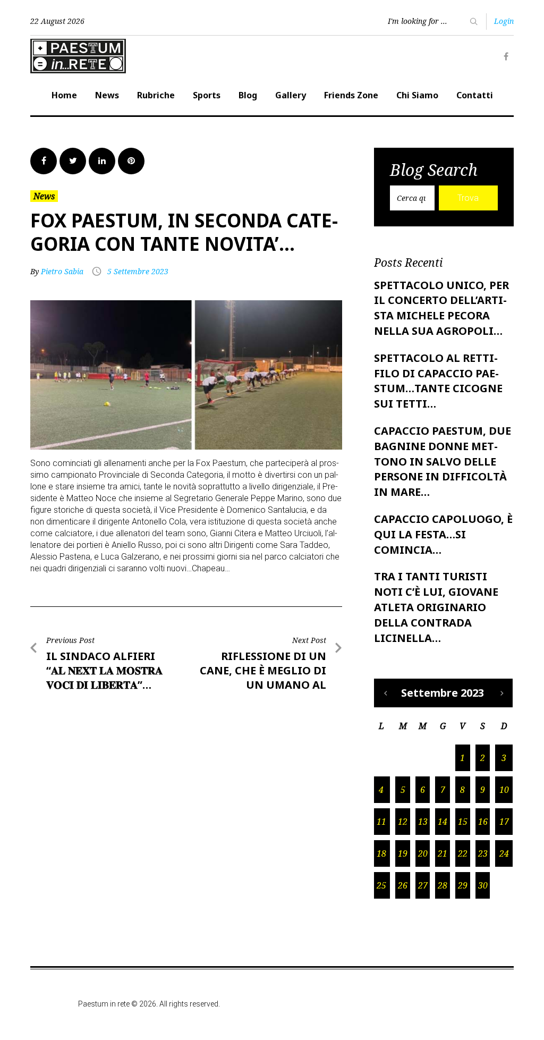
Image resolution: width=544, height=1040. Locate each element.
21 (442, 853)
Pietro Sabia (62, 271)
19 (402, 853)
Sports (206, 95)
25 (381, 885)
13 (423, 821)
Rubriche (156, 95)
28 (442, 885)
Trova (468, 198)
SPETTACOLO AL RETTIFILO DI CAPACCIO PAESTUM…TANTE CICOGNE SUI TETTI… (438, 381)
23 (483, 853)
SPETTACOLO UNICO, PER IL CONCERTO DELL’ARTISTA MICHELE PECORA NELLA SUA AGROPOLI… (441, 308)
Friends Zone (351, 95)
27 (423, 885)
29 (463, 885)
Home (64, 95)
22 (463, 853)
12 (402, 821)
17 (504, 821)
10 (504, 790)
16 (483, 821)
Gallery (290, 95)
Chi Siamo (417, 95)
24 (504, 853)
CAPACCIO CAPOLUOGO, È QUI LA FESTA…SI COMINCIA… (443, 534)
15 (463, 821)
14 (442, 821)
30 (483, 885)
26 (402, 885)
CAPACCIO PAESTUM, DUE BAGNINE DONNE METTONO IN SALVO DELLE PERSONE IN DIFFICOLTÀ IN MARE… (442, 461)
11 (381, 821)
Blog (248, 95)
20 (423, 853)
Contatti (474, 95)
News (107, 95)
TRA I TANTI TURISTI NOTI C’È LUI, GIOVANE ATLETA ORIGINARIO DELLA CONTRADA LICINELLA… (436, 607)
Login (504, 21)
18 (381, 853)
